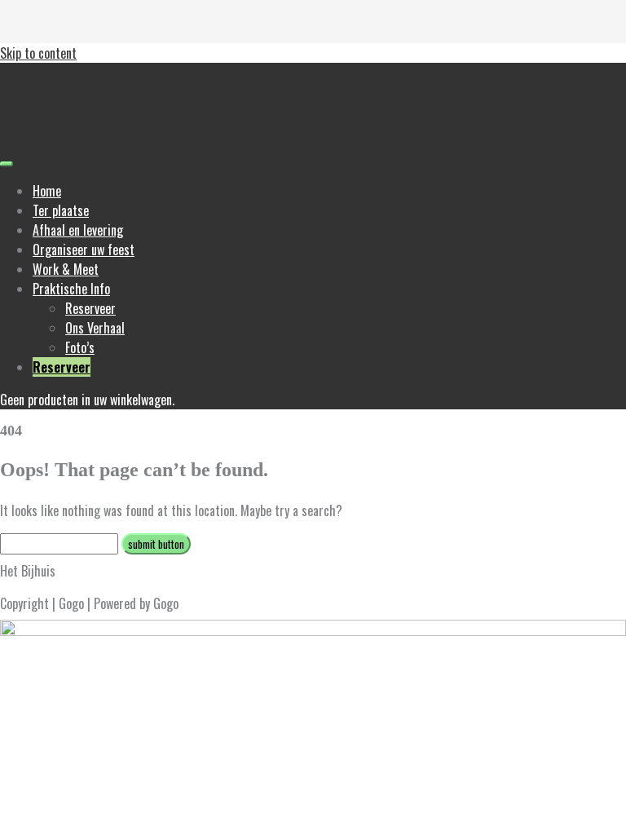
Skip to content (38, 53)
